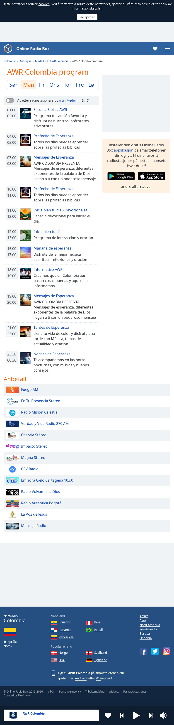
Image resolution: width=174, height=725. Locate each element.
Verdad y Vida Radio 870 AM (45, 423)
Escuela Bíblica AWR (50, 109)
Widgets (114, 691)
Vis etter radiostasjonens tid (37, 100)
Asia (143, 620)
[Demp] (164, 715)
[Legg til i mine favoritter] (107, 715)
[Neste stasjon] (150, 715)
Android (81, 678)
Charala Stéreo (33, 434)
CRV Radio (30, 468)
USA (62, 660)
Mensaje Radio (33, 525)
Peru (97, 622)
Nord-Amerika (150, 625)
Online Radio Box (32, 48)
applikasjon (123, 150)
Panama (65, 629)
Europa (145, 633)
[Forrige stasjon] (122, 715)
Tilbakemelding (94, 691)
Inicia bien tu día (48, 231)
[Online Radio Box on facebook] (143, 651)
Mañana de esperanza (53, 248)
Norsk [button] (8, 646)
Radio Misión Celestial (39, 412)
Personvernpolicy (70, 691)
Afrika (144, 616)
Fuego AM (29, 389)
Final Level (24, 695)
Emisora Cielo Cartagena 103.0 (47, 480)
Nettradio (15, 619)
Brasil (98, 629)
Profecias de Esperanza (54, 135)
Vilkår (51, 691)
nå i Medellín (69, 100)
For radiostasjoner (134, 691)
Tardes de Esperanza (51, 327)
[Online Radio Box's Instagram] (166, 651)
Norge (63, 652)
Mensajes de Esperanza (54, 157)
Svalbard (100, 652)
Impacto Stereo (34, 446)
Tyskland (100, 660)
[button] (136, 715)
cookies (44, 4)
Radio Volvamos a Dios (40, 491)
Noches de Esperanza (52, 353)
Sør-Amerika (149, 629)
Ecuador (65, 622)
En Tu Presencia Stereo (40, 400)
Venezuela (66, 637)
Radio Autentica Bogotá (41, 502)
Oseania (146, 638)
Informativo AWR (48, 269)
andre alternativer (136, 186)
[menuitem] (14, 84)
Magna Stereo (33, 457)
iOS (98, 678)
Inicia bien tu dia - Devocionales (60, 210)
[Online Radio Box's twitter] (155, 651)
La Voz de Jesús (34, 514)
